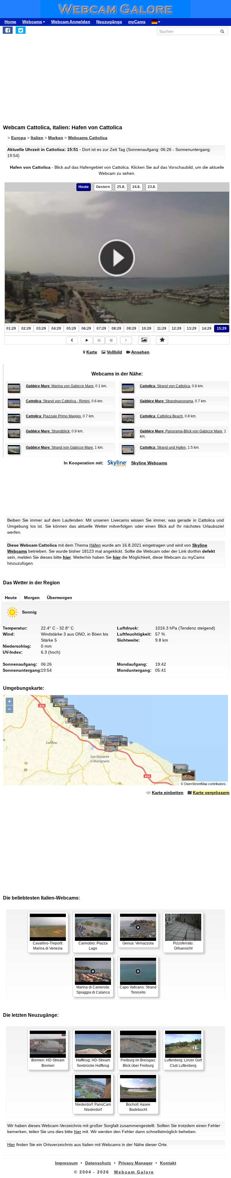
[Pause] (99, 340)
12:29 (176, 328)
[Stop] (111, 340)
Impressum (66, 1163)
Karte (91, 352)
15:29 (221, 328)
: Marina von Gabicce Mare (60, 386)
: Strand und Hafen (163, 447)
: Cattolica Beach (161, 416)
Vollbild (114, 352)
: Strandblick (48, 431)
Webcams (32, 21)
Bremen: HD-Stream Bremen (47, 1062)
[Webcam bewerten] (162, 340)
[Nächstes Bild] (126, 340)
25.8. (121, 187)
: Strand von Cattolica (165, 386)
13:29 (191, 328)
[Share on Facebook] (7, 30)
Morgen (32, 597)
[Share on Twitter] (20, 30)
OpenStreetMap (195, 784)
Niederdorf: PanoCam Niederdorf (93, 1107)
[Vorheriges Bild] (72, 340)
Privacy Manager (135, 1163)
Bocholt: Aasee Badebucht (138, 1107)
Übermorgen (59, 597)
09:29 (131, 328)
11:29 (161, 328)
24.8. (136, 187)
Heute (84, 187)
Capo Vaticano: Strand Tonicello (138, 989)
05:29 (71, 328)
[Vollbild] (144, 340)
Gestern (103, 187)
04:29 (56, 328)
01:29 (11, 328)
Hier (11, 1144)
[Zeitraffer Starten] (87, 340)
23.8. (152, 187)
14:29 (206, 328)
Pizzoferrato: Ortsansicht (183, 945)
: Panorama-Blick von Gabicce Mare (181, 431)
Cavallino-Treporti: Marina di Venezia (48, 945)
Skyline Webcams (149, 462)
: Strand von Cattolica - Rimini (58, 401)
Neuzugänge (109, 21)
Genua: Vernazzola (138, 943)
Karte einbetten (167, 792)
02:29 (26, 328)
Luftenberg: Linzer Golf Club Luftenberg (183, 1062)
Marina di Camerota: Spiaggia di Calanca (93, 989)
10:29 (146, 328)
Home (10, 21)
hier (67, 557)
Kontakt (168, 1163)
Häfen (95, 545)
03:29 (41, 328)
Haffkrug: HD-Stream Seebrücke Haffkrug (93, 1062)
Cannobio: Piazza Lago (93, 945)
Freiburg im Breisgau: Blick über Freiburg (138, 1062)
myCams (137, 21)
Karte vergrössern (211, 792)
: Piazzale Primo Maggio (53, 416)
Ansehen (140, 352)
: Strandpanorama (166, 401)
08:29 (116, 328)
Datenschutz (98, 1163)
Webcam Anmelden (70, 21)
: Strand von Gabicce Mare (59, 447)
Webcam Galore (134, 1172)
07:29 (101, 328)
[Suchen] (222, 31)
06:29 (86, 328)
